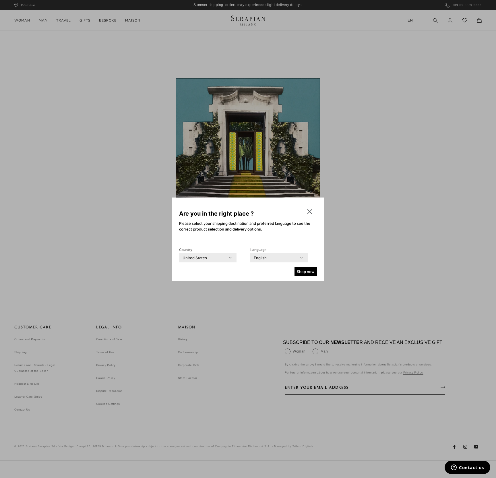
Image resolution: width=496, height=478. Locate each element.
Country (185, 249)
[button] (310, 211)
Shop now (306, 271)
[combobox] (195, 258)
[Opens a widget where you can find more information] (467, 468)
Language (258, 249)
